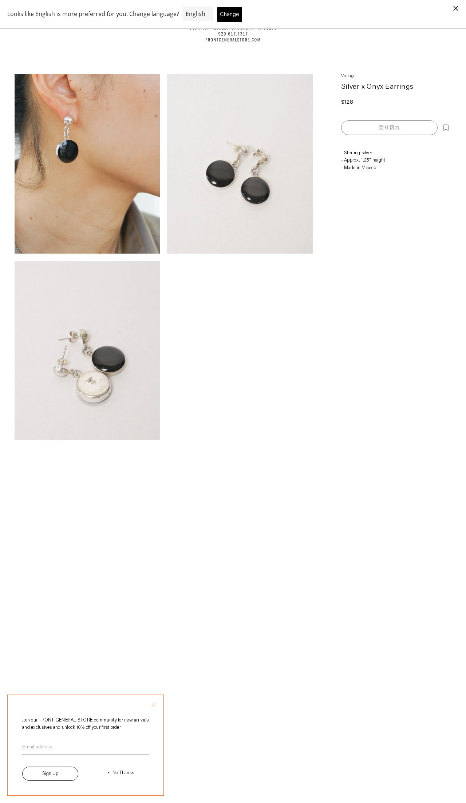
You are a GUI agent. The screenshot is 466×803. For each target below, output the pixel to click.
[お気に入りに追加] (446, 127)
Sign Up (50, 773)
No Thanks (123, 773)
